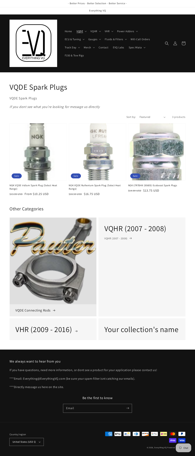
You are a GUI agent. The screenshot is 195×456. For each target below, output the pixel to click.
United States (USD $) (24, 441)
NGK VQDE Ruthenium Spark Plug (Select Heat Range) (95, 187)
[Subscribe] (127, 408)
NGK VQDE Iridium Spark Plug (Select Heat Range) (33, 187)
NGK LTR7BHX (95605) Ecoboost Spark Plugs (152, 185)
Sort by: (131, 117)
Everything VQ (160, 447)
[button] (81, 31)
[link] (141, 266)
